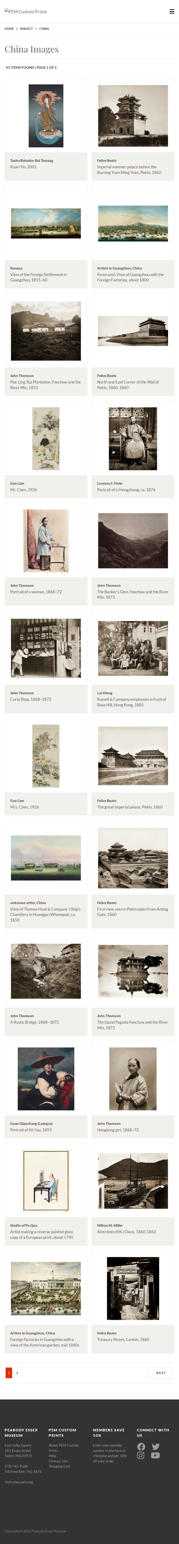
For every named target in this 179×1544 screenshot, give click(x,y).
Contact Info (58, 1461)
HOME (9, 29)
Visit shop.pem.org (19, 1482)
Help (52, 1456)
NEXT (161, 1373)
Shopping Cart (59, 1466)
